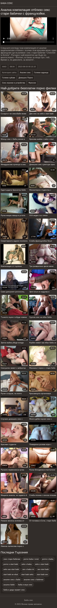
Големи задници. (41, 72)
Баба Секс (7, 3)
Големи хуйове (8, 78)
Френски (32, 83)
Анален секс (25, 72)
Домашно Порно (26, 78)
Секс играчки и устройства (13, 83)
